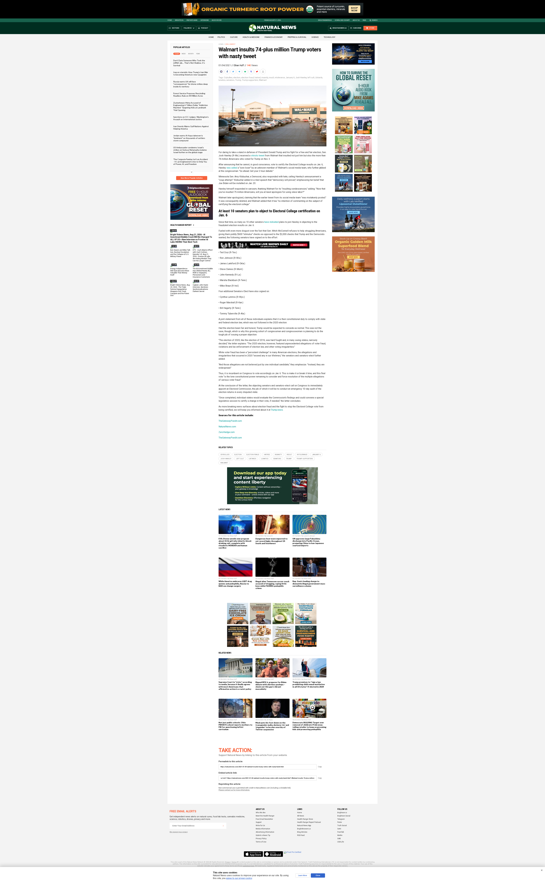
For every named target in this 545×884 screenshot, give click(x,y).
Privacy (227, 862)
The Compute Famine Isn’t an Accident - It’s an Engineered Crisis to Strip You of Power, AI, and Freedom (190, 161)
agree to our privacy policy (239, 878)
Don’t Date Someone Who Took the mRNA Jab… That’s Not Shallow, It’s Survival (189, 63)
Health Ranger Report (181, 225)
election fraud (247, 77)
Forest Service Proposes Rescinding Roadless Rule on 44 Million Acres (189, 94)
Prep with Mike (191, 20)
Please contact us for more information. (234, 790)
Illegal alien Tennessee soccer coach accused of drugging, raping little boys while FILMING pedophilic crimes (272, 584)
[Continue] (223, 826)
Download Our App (342, 20)
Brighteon (179, 20)
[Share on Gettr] (257, 71)
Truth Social (342, 825)
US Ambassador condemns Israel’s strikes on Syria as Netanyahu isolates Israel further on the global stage (190, 149)
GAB (339, 839)
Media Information (263, 829)
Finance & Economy (274, 37)
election (236, 77)
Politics (221, 37)
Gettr (339, 829)
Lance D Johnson (309, 536)
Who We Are (260, 813)
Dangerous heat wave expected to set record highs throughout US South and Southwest (271, 541)
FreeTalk (340, 832)
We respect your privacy (179, 832)
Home (169, 20)
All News (300, 816)
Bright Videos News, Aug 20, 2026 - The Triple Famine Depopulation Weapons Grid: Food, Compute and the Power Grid (180, 290)
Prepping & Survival (297, 37)
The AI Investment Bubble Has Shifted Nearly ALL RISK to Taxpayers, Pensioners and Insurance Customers (203, 273)
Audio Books (216, 20)
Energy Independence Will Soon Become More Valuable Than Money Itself (179, 272)
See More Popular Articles (192, 178)
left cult (311, 77)
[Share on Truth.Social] (251, 71)
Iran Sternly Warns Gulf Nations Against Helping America (191, 127)
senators (230, 80)
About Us (356, 20)
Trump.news (277, 409)
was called (232, 167)
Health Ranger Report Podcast (309, 822)
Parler (339, 822)
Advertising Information (265, 832)
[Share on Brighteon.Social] (222, 71)
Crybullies (228, 77)
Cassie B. (270, 536)
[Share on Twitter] (233, 71)
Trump (238, 80)
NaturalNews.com (227, 426)
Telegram (341, 819)
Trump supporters (250, 80)
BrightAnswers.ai (325, 20)
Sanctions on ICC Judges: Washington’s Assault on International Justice (191, 118)
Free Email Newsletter (264, 819)
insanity (264, 77)
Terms (234, 862)
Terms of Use (261, 842)
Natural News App (304, 825)
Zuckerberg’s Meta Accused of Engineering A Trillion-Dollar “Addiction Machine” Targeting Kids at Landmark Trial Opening (190, 106)
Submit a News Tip (263, 835)
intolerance (280, 77)
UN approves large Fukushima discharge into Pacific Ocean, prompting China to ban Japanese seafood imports (308, 542)
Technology (329, 37)
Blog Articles (302, 832)
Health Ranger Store (305, 819)
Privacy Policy (261, 839)
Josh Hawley (301, 77)
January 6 (290, 77)
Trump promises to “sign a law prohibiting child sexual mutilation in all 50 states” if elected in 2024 (309, 684)
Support (259, 822)
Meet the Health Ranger (265, 816)
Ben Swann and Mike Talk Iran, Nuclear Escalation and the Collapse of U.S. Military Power (180, 253)
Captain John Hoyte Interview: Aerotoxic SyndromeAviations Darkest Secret (200, 288)
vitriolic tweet (257, 155)
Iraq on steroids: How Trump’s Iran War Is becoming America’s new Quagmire (190, 73)
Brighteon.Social (343, 816)
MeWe (339, 835)
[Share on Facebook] (227, 71)
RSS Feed (301, 835)
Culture (234, 37)
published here (248, 866)
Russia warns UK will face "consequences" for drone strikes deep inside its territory (190, 84)
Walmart (263, 80)
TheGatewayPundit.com (230, 421)
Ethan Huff (239, 65)
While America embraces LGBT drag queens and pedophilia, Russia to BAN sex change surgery (235, 583)
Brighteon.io (342, 813)
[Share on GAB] (245, 71)
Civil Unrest (230, 44)
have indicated (271, 222)
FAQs (364, 20)
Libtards (318, 77)
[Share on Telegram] (239, 71)
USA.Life (340, 842)
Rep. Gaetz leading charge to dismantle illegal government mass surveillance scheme (309, 583)
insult (271, 77)
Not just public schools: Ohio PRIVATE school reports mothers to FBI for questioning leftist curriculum (235, 726)
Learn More (302, 875)
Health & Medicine (251, 37)
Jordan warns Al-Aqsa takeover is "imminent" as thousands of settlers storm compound (189, 138)
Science (315, 37)
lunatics (222, 80)
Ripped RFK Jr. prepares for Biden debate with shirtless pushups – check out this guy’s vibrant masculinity (270, 685)
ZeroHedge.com (227, 432)
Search (375, 20)
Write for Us (260, 825)
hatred (258, 77)
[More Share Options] (263, 71)
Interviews (205, 20)
